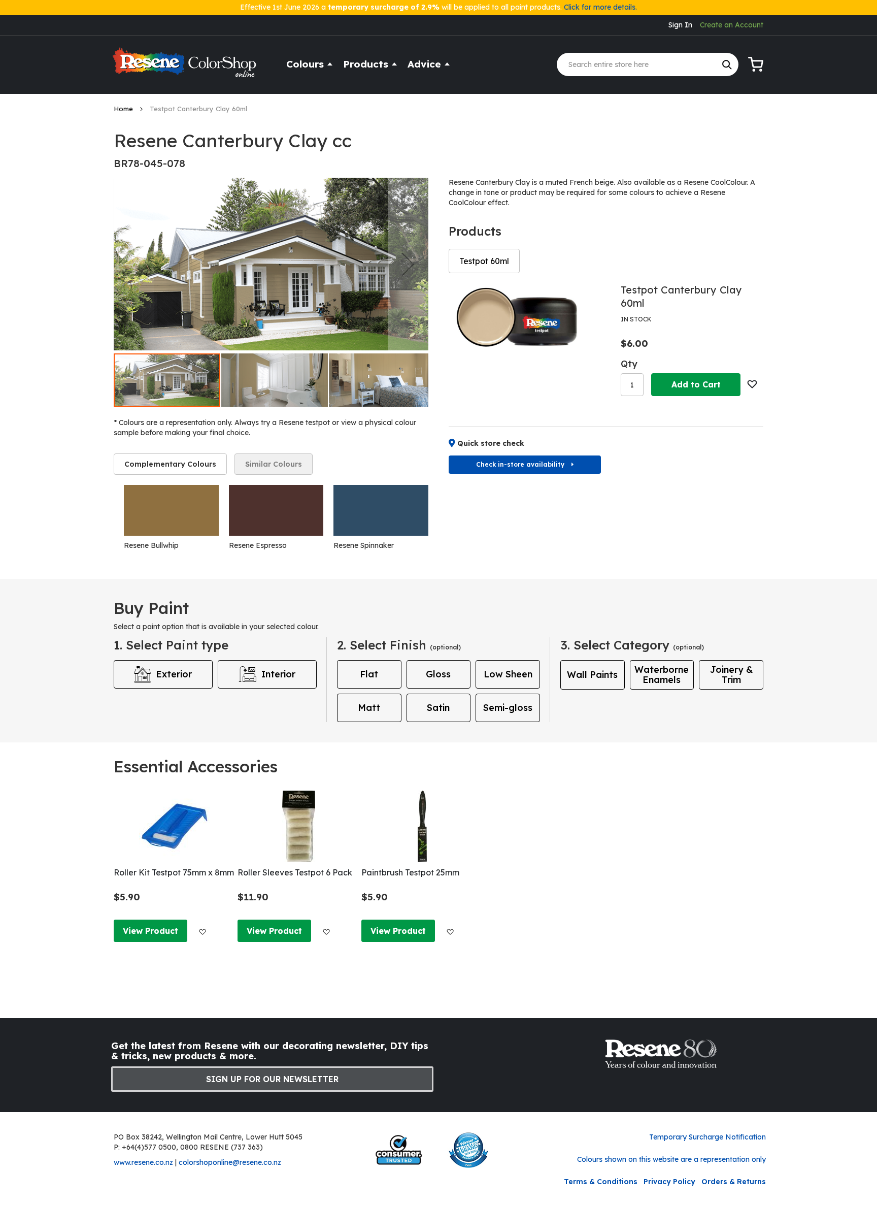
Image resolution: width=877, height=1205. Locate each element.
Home (124, 109)
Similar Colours (273, 464)
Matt (369, 707)
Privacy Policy (669, 1181)
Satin (438, 707)
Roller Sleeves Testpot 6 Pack (295, 872)
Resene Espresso (258, 545)
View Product (150, 931)
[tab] (170, 464)
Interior (278, 674)
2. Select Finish (399, 645)
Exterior (174, 674)
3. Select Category (632, 645)
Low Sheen (508, 674)
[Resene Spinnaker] (380, 510)
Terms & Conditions (600, 1181)
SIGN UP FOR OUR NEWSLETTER (272, 1079)
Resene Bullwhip (151, 545)
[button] (408, 264)
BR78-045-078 (149, 163)
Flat (369, 674)
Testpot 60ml (484, 261)
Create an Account (731, 24)
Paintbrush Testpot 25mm (410, 872)
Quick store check (490, 443)
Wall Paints (592, 674)
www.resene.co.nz (143, 1162)
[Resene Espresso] (276, 510)
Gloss (438, 674)
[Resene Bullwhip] (171, 510)
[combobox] (647, 64)
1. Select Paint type (171, 645)
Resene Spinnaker (363, 545)
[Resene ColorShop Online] (185, 67)
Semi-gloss (507, 707)
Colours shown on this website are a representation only (671, 1159)
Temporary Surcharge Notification (707, 1137)
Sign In (680, 24)
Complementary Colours (170, 464)
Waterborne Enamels (661, 675)
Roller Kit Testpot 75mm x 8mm (174, 872)
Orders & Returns (733, 1181)
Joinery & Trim (731, 675)
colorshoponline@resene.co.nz (230, 1162)
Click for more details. (600, 7)
